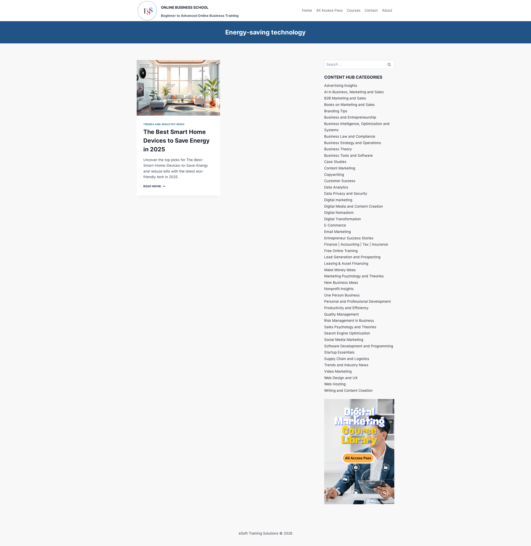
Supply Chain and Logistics (346, 359)
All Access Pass (329, 10)
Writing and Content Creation (348, 390)
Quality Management (341, 314)
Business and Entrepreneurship (350, 117)
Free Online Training (341, 251)
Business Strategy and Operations (352, 143)
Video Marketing (338, 371)
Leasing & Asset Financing (346, 263)
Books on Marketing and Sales (349, 105)
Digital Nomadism (339, 213)
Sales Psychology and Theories (350, 327)
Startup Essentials (339, 352)
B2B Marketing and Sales (345, 98)
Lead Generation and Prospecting (352, 257)
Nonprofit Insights (339, 289)
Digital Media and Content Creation (353, 206)
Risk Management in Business (349, 320)
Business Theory (338, 149)
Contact (371, 10)
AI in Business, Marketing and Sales (354, 92)
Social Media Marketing (343, 340)
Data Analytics (336, 187)
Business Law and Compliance (349, 136)
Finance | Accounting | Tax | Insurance (356, 244)
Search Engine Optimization (347, 333)
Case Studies (335, 162)
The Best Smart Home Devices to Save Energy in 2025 (176, 140)
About (387, 10)
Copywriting (334, 175)
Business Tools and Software (348, 155)
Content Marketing (339, 168)
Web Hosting (335, 384)
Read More (154, 186)
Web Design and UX (341, 378)
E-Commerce (335, 225)
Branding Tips (335, 111)
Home (307, 10)
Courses (353, 10)
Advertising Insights (340, 85)
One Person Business (342, 295)
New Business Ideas (341, 282)
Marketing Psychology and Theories (354, 276)
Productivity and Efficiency (346, 308)
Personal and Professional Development (357, 301)
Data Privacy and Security (345, 193)
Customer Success (339, 181)
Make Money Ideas (340, 270)
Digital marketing (338, 200)
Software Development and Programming (358, 346)
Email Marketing (337, 232)
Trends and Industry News (163, 124)
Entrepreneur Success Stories (348, 238)
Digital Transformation (342, 219)
